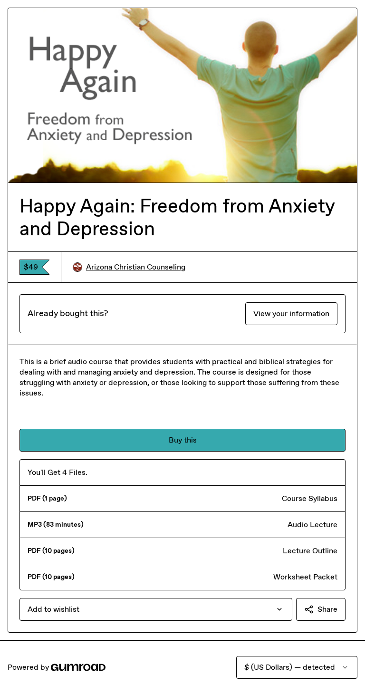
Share (327, 609)
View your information (291, 313)
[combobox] (155, 609)
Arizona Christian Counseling (135, 266)
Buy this (183, 439)
